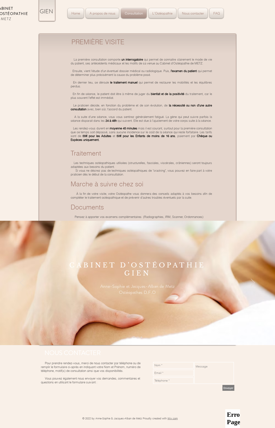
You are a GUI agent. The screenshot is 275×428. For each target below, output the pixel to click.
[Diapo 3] (141, 337)
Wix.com (172, 418)
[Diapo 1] (134, 337)
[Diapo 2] (138, 337)
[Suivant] (253, 283)
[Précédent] (22, 283)
